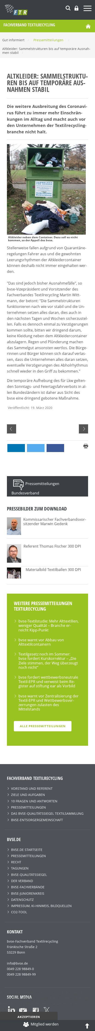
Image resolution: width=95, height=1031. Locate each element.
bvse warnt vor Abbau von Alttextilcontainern (41, 642)
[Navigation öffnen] (88, 9)
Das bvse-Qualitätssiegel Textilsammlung (47, 813)
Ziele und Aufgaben (28, 794)
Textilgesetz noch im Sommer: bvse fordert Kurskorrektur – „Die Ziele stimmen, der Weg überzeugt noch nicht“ (48, 661)
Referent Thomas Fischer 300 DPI (52, 546)
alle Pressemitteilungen (43, 726)
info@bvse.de (17, 963)
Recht (16, 862)
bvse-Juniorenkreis (27, 893)
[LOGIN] (76, 8)
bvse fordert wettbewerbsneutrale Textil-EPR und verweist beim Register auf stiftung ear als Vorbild (48, 681)
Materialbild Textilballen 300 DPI (53, 569)
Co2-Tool (19, 912)
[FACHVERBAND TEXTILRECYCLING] (50, 10)
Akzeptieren (29, 1017)
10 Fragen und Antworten (34, 801)
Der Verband (22, 881)
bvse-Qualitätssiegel (29, 874)
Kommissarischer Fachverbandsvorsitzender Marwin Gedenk (54, 521)
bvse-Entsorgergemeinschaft (37, 820)
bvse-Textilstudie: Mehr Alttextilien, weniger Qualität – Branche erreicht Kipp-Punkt (48, 625)
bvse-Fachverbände (28, 887)
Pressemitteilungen (28, 807)
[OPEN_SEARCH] (68, 7)
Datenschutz (22, 899)
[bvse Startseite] (88, 26)
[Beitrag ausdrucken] (85, 445)
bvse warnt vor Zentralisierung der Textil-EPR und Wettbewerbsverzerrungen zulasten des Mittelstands (48, 703)
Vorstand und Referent (32, 788)
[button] (16, 448)
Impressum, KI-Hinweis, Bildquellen (41, 906)
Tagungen (20, 868)
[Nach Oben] (87, 1025)
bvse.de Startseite (26, 849)
